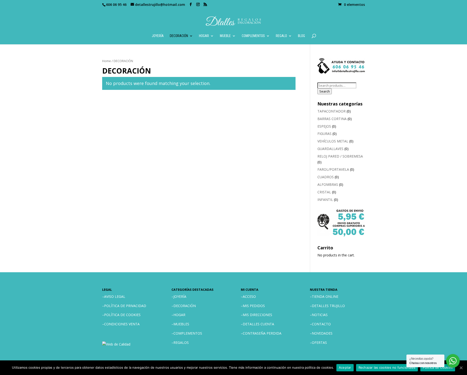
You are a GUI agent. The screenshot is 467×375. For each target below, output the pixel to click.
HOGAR (204, 36)
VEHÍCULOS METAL (332, 141)
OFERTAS (319, 342)
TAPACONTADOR (331, 111)
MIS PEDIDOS (254, 305)
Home (106, 61)
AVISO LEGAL (114, 296)
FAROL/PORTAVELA (333, 169)
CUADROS (325, 177)
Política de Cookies (438, 367)
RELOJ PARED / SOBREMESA (340, 156)
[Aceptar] (460, 367)
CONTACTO (321, 324)
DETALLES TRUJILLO (328, 305)
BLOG (301, 36)
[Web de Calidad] (116, 344)
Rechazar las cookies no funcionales (387, 367)
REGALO (281, 36)
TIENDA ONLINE (325, 296)
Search (324, 91)
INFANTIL (325, 199)
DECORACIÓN (179, 36)
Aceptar (345, 367)
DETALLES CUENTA (258, 324)
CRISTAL (324, 192)
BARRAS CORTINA (332, 118)
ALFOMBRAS (327, 184)
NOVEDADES (322, 333)
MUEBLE (225, 36)
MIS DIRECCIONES (257, 314)
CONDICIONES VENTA (122, 324)
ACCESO (249, 296)
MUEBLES (181, 324)
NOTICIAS (320, 314)
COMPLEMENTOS (253, 36)
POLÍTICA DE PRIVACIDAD (125, 305)
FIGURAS (324, 133)
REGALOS (181, 342)
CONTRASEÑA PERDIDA (262, 333)
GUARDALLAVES (330, 148)
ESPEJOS (324, 126)
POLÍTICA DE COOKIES (122, 314)
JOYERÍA (158, 36)
